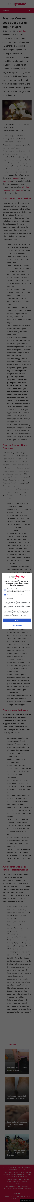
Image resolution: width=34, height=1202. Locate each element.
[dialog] (17, 601)
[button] (17, 598)
